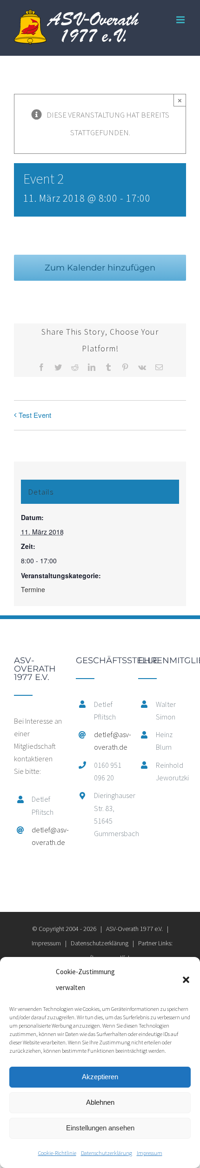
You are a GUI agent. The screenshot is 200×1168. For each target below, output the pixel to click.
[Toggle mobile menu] (181, 20)
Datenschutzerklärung (106, 1152)
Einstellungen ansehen (100, 1128)
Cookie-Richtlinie (57, 1152)
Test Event (35, 415)
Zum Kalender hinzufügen (100, 268)
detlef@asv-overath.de (47, 836)
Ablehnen (100, 1102)
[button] (186, 979)
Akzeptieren (100, 1077)
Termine (33, 589)
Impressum (149, 1152)
